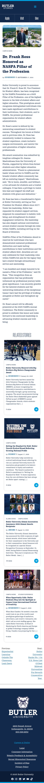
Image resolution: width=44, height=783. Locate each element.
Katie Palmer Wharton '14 (10, 77)
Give (36, 18)
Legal (22, 748)
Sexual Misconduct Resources (22, 759)
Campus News (7, 51)
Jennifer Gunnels (11, 530)
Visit (22, 18)
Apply (7, 18)
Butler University (12, 454)
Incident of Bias (22, 763)
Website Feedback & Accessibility (22, 755)
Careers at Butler (22, 742)
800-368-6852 (22, 732)
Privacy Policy (22, 767)
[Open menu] (35, 6)
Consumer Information (22, 752)
